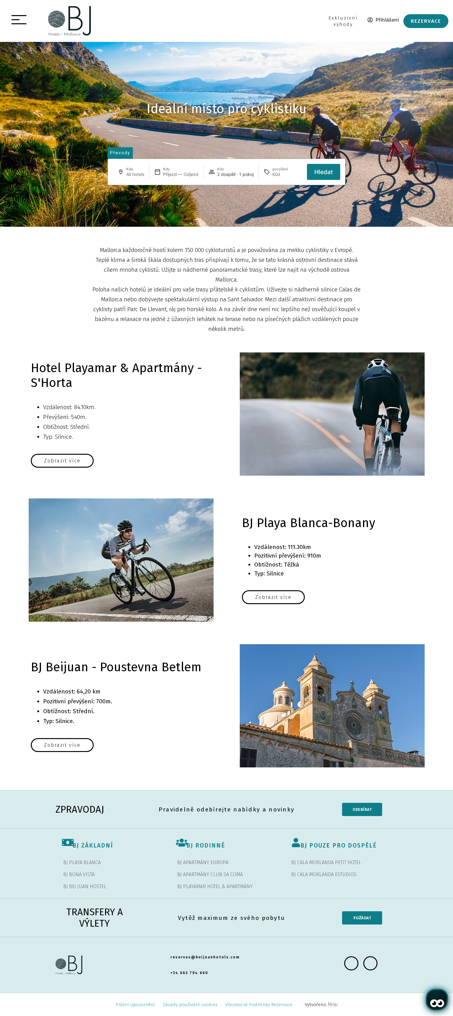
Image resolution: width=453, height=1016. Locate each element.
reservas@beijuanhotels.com (205, 957)
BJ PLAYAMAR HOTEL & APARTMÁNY (215, 886)
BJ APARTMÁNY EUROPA (202, 862)
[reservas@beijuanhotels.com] (167, 952)
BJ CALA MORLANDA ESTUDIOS (324, 874)
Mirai (332, 1004)
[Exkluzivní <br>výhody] (325, 18)
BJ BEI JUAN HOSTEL (84, 886)
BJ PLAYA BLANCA (82, 862)
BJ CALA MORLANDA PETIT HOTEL (326, 862)
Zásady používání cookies (190, 1004)
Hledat (323, 172)
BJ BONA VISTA (79, 874)
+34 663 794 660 (189, 973)
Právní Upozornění (135, 1004)
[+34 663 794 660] (167, 968)
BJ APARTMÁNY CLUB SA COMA (210, 874)
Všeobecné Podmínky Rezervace (258, 1004)
